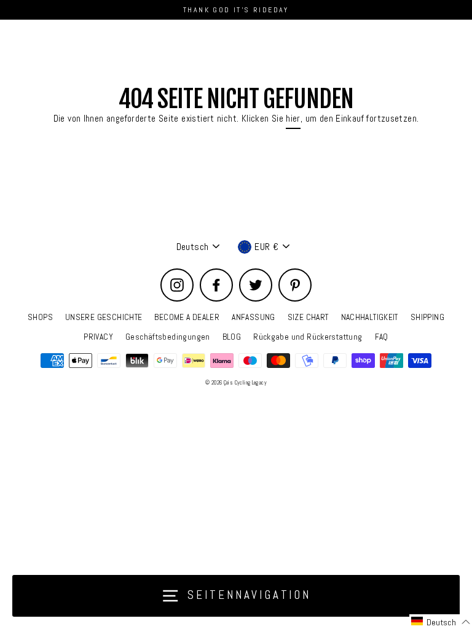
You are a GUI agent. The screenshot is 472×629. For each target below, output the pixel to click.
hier (293, 118)
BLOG (232, 337)
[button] (440, 621)
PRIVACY (98, 337)
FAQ (381, 337)
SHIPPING (427, 317)
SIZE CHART (308, 317)
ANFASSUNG (253, 317)
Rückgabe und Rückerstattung (307, 337)
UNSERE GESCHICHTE (104, 317)
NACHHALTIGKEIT (369, 317)
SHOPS (40, 317)
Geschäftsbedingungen (167, 337)
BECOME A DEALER (186, 317)
